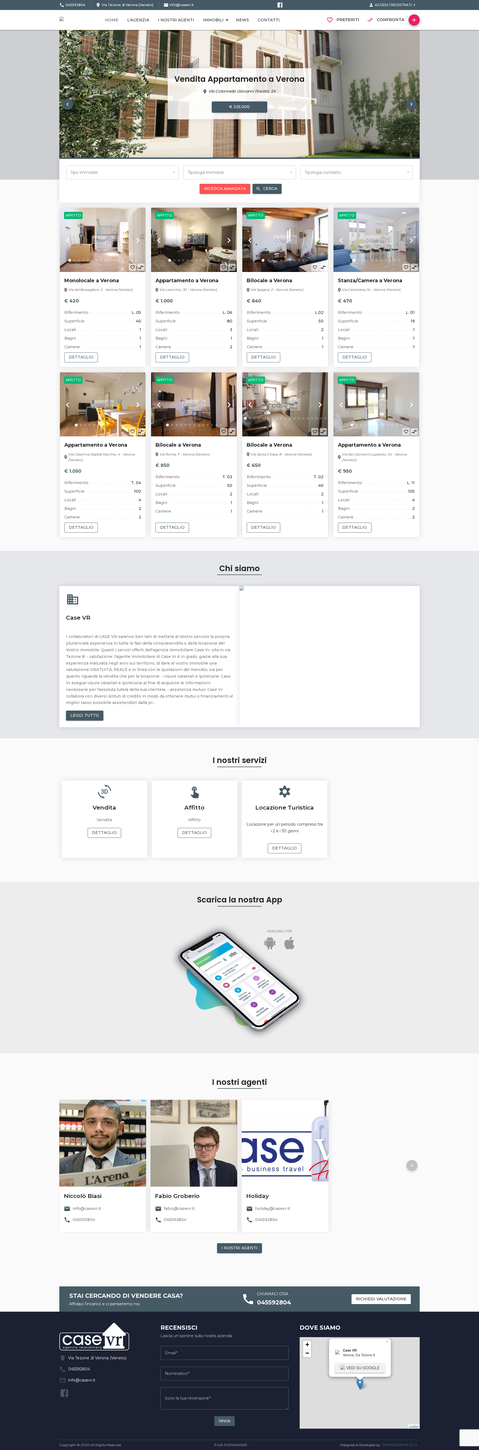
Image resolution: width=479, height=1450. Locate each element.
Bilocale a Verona (269, 281)
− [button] (307, 1353)
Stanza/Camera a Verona (370, 281)
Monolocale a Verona (91, 281)
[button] (67, 104)
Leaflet (413, 1426)
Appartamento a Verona (187, 281)
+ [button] (307, 1344)
